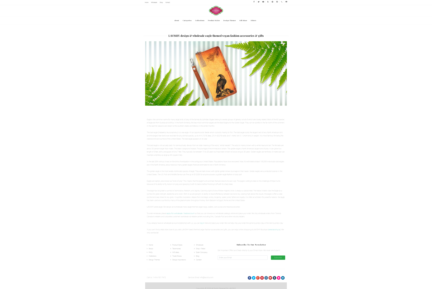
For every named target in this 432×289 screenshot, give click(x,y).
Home (146, 2)
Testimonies (176, 249)
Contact (167, 2)
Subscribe (278, 258)
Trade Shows (177, 256)
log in (202, 223)
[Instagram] (277, 2)
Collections (152, 256)
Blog (197, 256)
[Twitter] (258, 2)
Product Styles (177, 245)
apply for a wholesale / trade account (180, 213)
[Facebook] (254, 2)
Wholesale (154, 2)
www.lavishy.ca (274, 230)
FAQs (151, 252)
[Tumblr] (268, 2)
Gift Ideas (175, 252)
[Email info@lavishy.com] (286, 2)
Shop (161, 2)
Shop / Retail (200, 249)
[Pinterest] (272, 2)
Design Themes (154, 260)
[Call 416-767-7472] (281, 2)
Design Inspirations (179, 260)
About (151, 249)
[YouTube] (263, 2)
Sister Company (201, 252)
